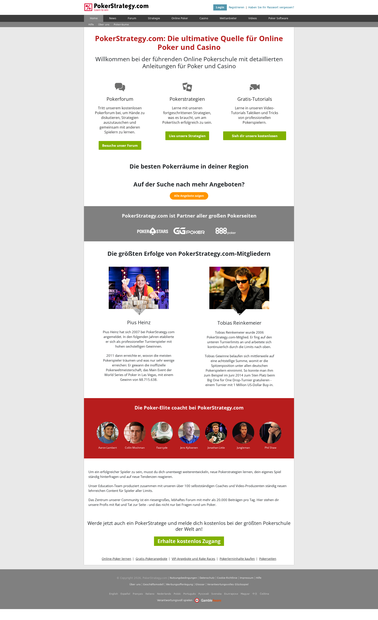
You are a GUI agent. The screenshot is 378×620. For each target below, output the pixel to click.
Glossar (200, 584)
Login (220, 7)
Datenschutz (207, 577)
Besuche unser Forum (120, 145)
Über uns (103, 24)
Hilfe (91, 24)
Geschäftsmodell (153, 584)
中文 (254, 593)
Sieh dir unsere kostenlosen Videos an (255, 137)
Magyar (245, 593)
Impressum (247, 577)
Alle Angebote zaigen (189, 196)
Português (189, 593)
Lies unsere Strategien (187, 136)
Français (138, 593)
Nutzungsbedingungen (183, 577)
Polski (177, 593)
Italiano (149, 593)
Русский (203, 593)
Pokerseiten (267, 559)
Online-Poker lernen (116, 559)
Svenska (216, 593)
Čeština (264, 593)
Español (125, 593)
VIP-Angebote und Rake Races (193, 559)
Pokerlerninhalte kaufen (237, 559)
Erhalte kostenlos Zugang (189, 541)
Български (231, 593)
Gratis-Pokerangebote (151, 559)
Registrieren (236, 7)
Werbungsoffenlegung (179, 584)
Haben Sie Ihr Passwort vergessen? (271, 7)
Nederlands (164, 593)
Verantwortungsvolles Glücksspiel (227, 584)
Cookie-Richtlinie (227, 577)
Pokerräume (121, 24)
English (113, 593)
